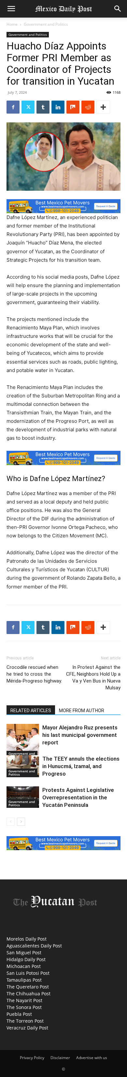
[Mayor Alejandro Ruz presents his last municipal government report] (23, 742)
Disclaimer (60, 1057)
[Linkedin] (57, 107)
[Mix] (72, 107)
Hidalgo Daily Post (26, 959)
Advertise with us (91, 1057)
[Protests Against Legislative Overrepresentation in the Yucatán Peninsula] (23, 797)
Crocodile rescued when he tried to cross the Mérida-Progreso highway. (34, 674)
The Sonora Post (24, 1007)
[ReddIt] (87, 107)
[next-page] (21, 822)
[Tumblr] (42, 107)
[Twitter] (28, 107)
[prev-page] (11, 822)
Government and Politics (46, 24)
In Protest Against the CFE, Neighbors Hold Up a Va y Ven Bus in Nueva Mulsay (93, 677)
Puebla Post (19, 1014)
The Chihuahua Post (28, 993)
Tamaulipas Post (24, 980)
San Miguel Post (24, 952)
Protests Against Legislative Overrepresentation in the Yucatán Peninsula (78, 797)
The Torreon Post (25, 1021)
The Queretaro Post (28, 987)
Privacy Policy (32, 1057)
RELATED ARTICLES (30, 710)
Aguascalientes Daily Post (34, 946)
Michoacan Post (24, 966)
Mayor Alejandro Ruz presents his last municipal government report (80, 735)
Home (12, 24)
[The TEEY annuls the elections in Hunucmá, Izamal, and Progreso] (23, 766)
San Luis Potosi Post (28, 973)
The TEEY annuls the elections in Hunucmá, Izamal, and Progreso (81, 766)
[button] (11, 9)
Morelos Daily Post (27, 939)
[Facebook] (13, 107)
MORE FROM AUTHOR (81, 710)
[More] (103, 107)
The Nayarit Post (24, 1000)
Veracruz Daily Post (27, 1028)
